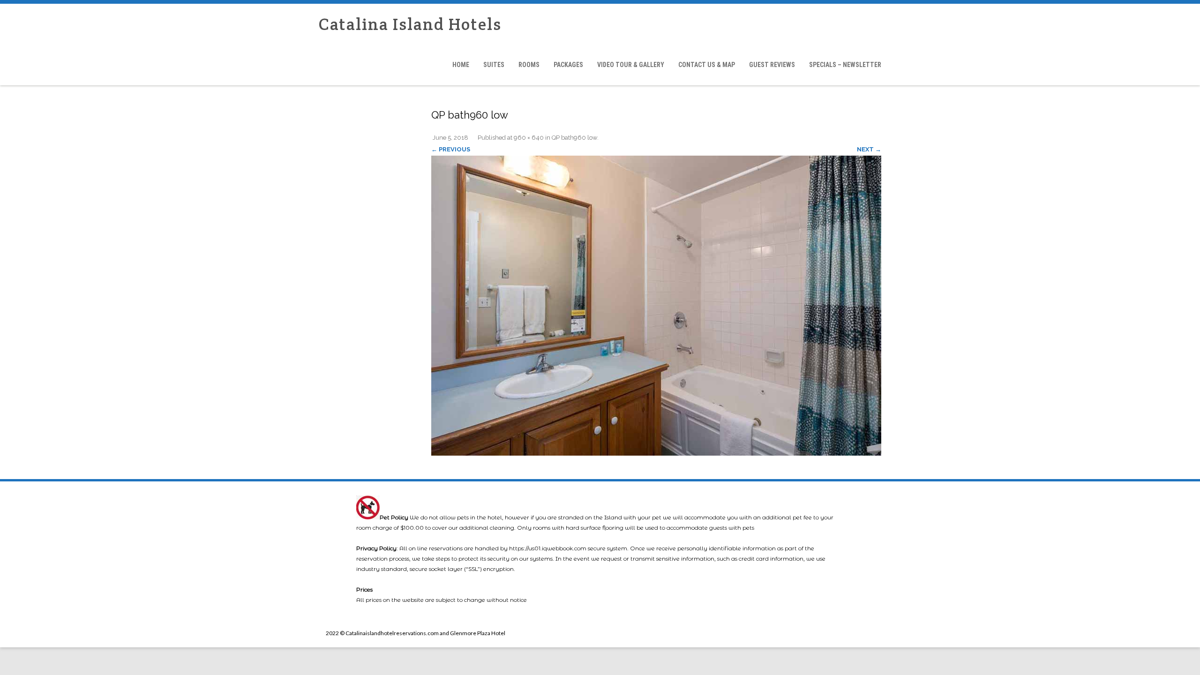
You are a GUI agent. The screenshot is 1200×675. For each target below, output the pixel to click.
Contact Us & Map (706, 64)
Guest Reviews (772, 64)
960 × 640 (529, 137)
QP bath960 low (574, 137)
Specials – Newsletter (845, 64)
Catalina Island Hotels (410, 24)
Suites (493, 64)
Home (460, 64)
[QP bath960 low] (656, 306)
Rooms (529, 64)
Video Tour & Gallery (630, 64)
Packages (568, 64)
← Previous (450, 149)
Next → (869, 149)
